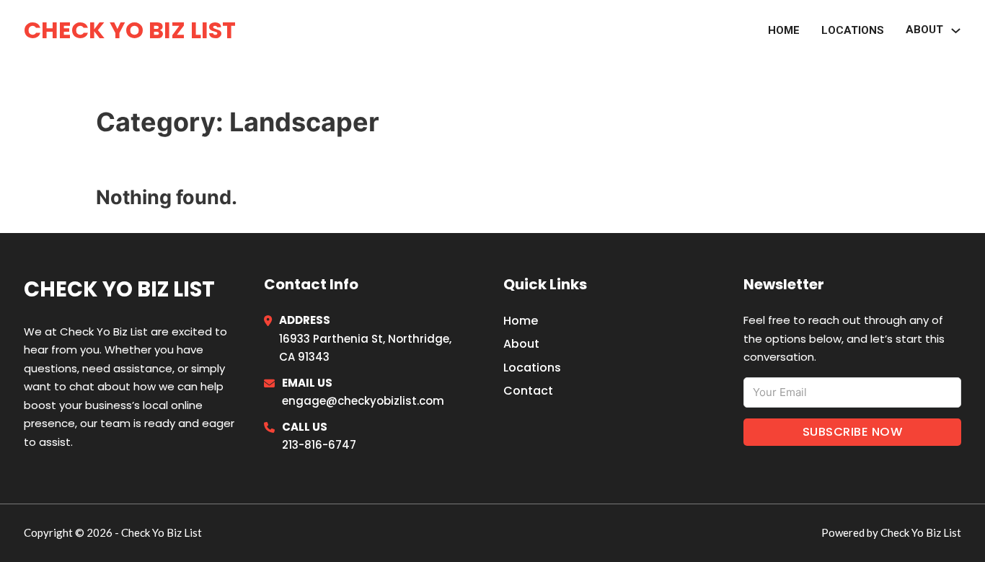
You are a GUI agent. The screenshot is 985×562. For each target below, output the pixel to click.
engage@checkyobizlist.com (363, 400)
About (924, 29)
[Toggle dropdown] (955, 30)
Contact (528, 390)
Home (784, 30)
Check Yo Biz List (130, 30)
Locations (852, 30)
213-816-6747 (319, 444)
